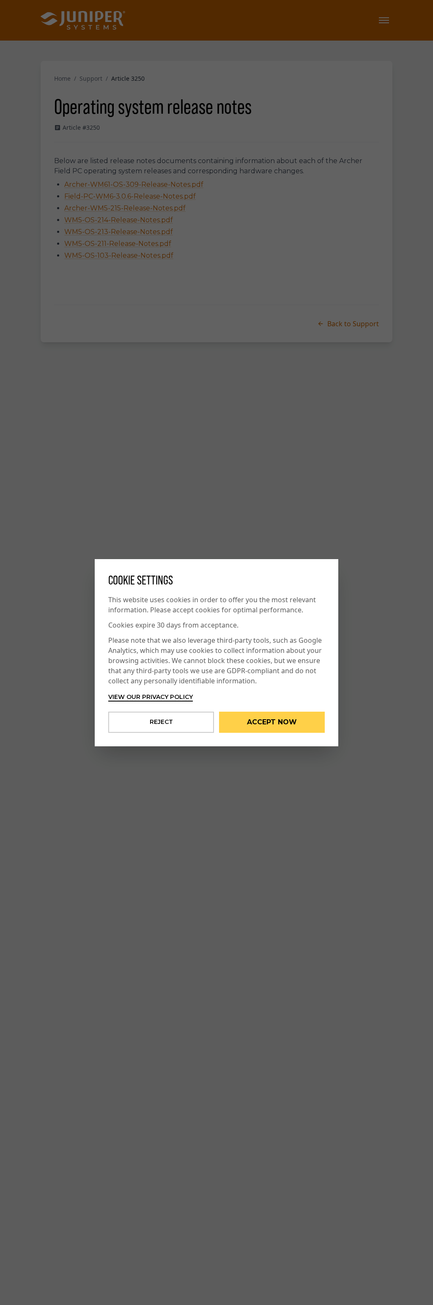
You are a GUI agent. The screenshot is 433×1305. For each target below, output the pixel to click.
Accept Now (272, 722)
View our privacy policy (150, 697)
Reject (161, 722)
